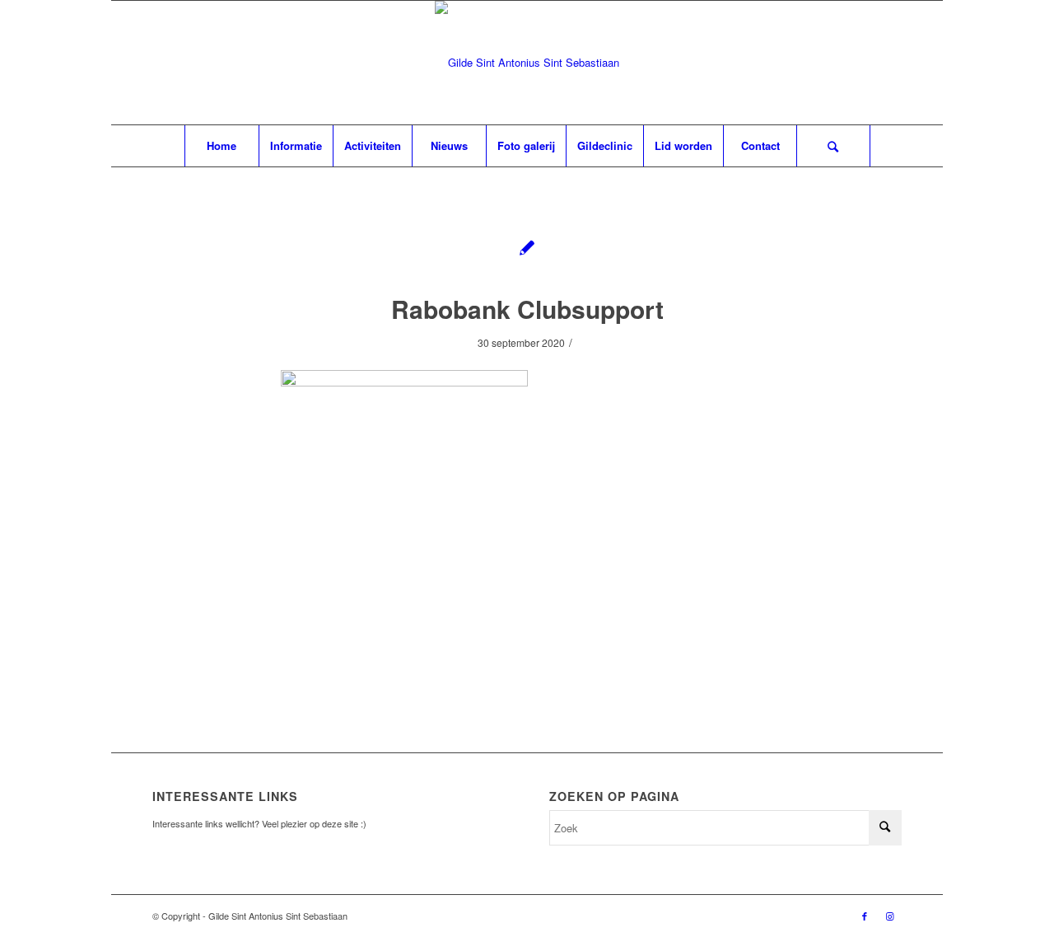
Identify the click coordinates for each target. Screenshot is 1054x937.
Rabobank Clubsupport (527, 308)
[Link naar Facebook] (864, 915)
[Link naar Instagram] (889, 915)
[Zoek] (833, 145)
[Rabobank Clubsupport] (527, 246)
